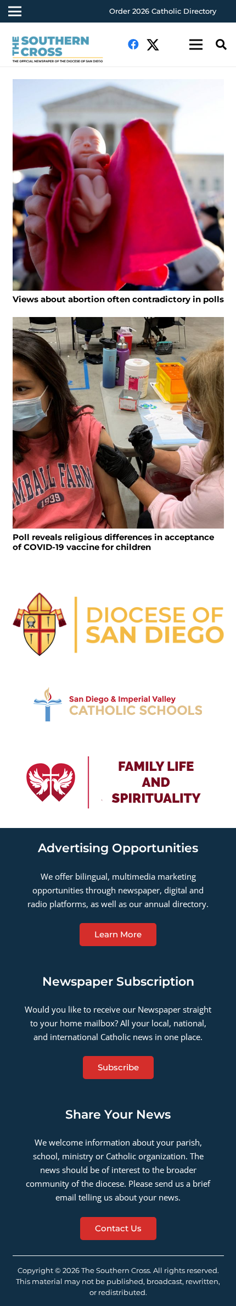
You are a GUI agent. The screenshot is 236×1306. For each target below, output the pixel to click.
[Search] (221, 44)
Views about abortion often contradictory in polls (118, 299)
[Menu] (196, 44)
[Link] (62, 50)
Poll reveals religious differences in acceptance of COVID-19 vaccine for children (113, 542)
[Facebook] (133, 44)
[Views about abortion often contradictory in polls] (118, 185)
